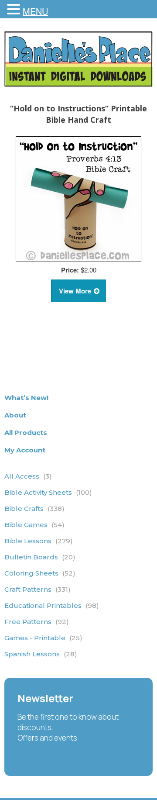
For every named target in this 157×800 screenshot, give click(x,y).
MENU (35, 11)
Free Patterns (36, 621)
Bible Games (34, 525)
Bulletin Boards (39, 557)
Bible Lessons (38, 541)
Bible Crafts (34, 508)
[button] (15, 9)
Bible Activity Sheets (48, 492)
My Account (24, 450)
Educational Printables (51, 605)
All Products (25, 432)
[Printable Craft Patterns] (78, 84)
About (15, 415)
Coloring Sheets (39, 573)
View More (75, 291)
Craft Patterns (37, 589)
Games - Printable (43, 638)
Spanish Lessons (40, 654)
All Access (28, 476)
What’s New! (26, 397)
